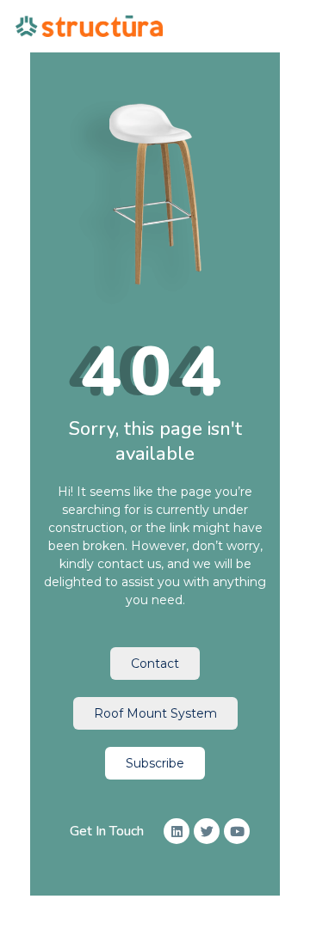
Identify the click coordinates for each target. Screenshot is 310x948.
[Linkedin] (176, 831)
